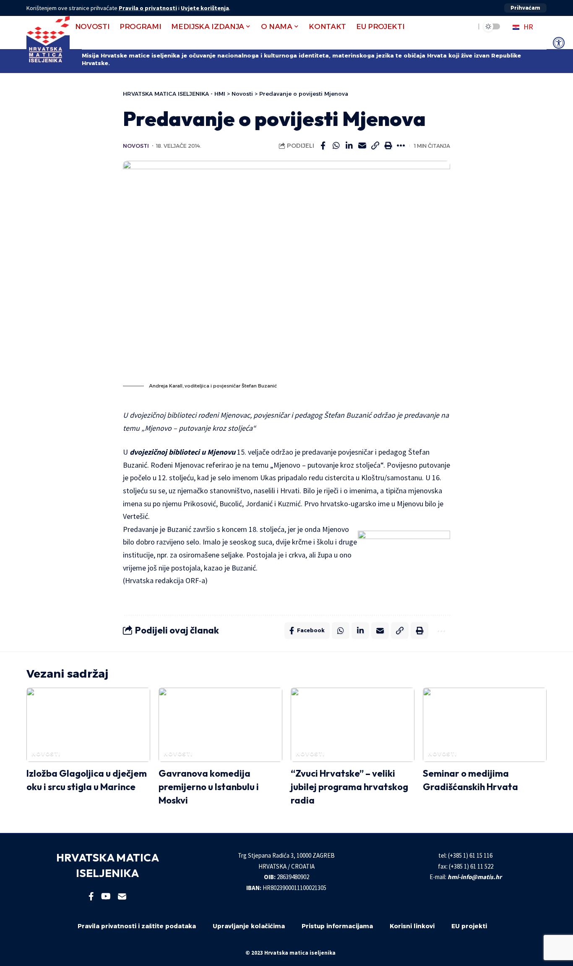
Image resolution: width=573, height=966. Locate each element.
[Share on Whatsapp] (336, 145)
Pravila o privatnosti (148, 8)
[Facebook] (91, 896)
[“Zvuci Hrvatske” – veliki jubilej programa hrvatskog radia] (352, 725)
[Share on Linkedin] (349, 145)
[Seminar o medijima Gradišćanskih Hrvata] (485, 725)
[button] (525, 8)
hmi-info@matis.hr (475, 877)
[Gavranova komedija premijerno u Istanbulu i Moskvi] (220, 725)
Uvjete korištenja (205, 8)
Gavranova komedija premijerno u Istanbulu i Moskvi (209, 786)
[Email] (362, 145)
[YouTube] (106, 896)
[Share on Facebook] (323, 145)
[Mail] (122, 896)
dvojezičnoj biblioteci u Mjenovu (182, 452)
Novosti (136, 146)
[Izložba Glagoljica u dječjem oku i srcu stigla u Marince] (88, 725)
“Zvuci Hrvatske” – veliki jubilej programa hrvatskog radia (349, 786)
